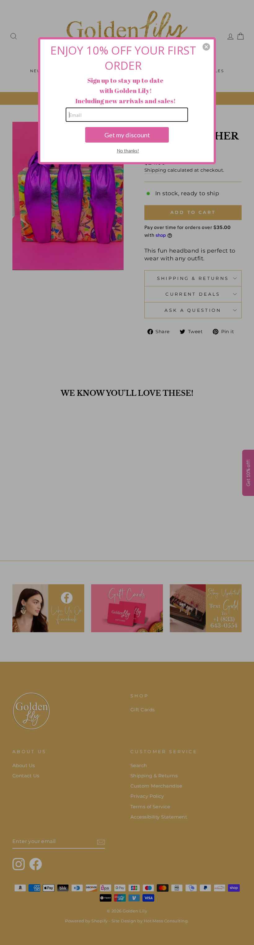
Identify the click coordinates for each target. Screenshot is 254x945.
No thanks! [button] (128, 150)
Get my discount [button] (127, 135)
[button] (206, 47)
